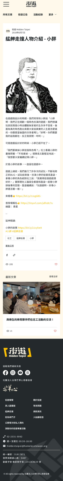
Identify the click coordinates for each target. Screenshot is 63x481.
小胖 (32, 238)
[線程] (27, 372)
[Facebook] (5, 372)
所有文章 (7, 14)
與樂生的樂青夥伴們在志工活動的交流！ (30, 319)
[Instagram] (12, 372)
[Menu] (6, 4)
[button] (17, 428)
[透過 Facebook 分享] (7, 255)
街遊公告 (23, 14)
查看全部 (53, 276)
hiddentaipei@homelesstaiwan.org (27, 445)
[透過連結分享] (14, 255)
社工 (9, 238)
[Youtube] (20, 372)
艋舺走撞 (21, 238)
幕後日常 (10, 245)
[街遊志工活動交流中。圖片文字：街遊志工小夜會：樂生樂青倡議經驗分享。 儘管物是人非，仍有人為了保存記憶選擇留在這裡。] (31, 298)
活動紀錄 (38, 14)
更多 (51, 14)
